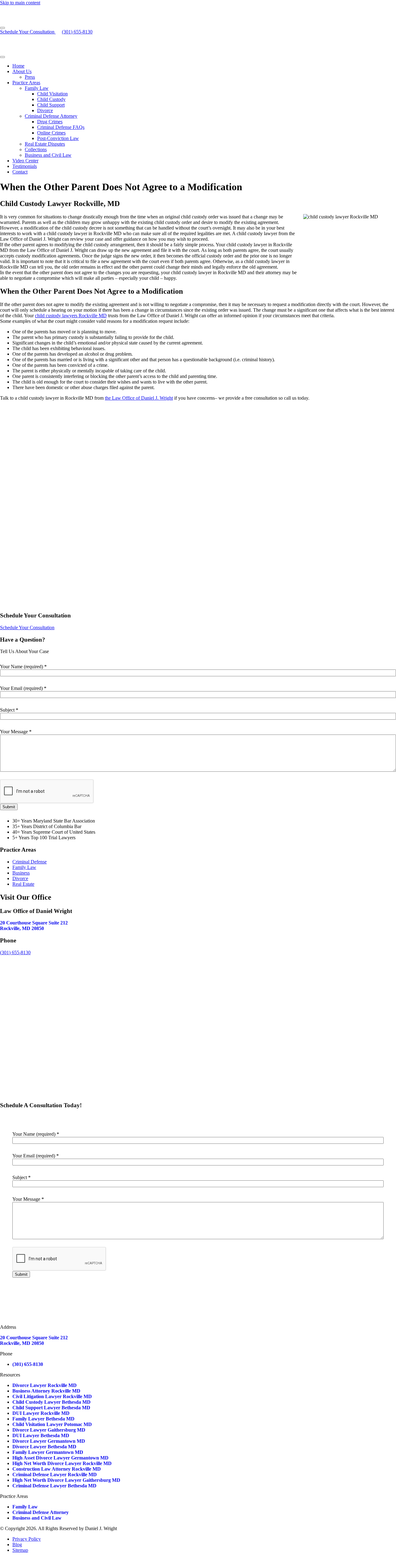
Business (21, 873)
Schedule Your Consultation (28, 31)
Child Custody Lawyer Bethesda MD (51, 1402)
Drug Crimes (49, 121)
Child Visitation (52, 93)
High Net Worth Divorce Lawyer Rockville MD (62, 1463)
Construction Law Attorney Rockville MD (56, 1469)
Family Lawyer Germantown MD (47, 1452)
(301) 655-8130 (15, 952)
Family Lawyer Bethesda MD (43, 1418)
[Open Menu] (2, 28)
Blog (17, 1544)
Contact (20, 171)
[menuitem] (204, 66)
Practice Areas (26, 82)
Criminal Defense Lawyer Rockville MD (54, 1474)
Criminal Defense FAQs (60, 127)
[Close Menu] (2, 57)
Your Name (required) (23, 666)
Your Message (16, 731)
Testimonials (24, 166)
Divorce (45, 110)
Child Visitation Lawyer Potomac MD (52, 1424)
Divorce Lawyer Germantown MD (48, 1441)
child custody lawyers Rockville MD (71, 315)
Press (30, 77)
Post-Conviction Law (58, 138)
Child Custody (51, 99)
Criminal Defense (29, 861)
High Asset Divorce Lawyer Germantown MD (60, 1457)
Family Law (37, 88)
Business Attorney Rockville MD (46, 1390)
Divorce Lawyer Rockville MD (44, 1385)
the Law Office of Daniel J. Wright (139, 398)
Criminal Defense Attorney (51, 116)
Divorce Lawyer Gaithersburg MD (48, 1430)
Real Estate (23, 884)
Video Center (25, 160)
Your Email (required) (23, 688)
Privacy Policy (26, 1539)
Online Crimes (51, 132)
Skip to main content (20, 2)
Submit (8, 807)
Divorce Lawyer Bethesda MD (44, 1446)
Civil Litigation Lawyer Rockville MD (52, 1396)
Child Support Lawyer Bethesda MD (51, 1407)
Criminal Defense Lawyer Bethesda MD (54, 1485)
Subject (9, 710)
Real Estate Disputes (45, 144)
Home (18, 65)
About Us (22, 71)
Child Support (51, 105)
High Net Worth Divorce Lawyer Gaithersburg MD (66, 1480)
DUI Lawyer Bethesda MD (40, 1435)
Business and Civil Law (48, 155)
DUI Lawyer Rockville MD (41, 1413)
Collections (36, 149)
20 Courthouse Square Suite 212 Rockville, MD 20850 (34, 925)
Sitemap (20, 1550)
